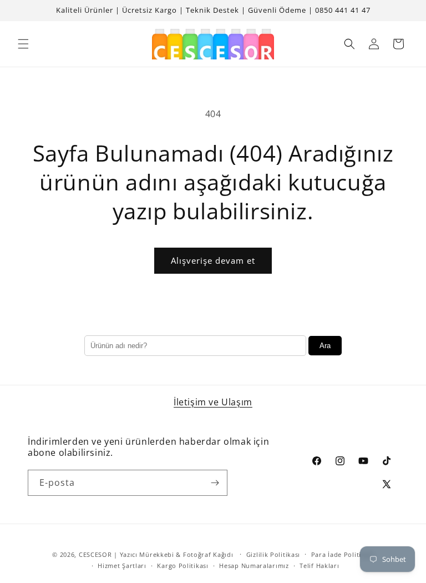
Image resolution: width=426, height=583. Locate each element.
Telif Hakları (319, 565)
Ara (325, 345)
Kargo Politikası (182, 565)
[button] (23, 44)
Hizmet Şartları (122, 565)
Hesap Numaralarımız (253, 565)
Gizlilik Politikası (273, 554)
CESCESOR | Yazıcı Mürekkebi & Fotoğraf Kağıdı (156, 554)
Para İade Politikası (342, 554)
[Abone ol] (214, 483)
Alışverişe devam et (213, 260)
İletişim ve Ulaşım (213, 402)
